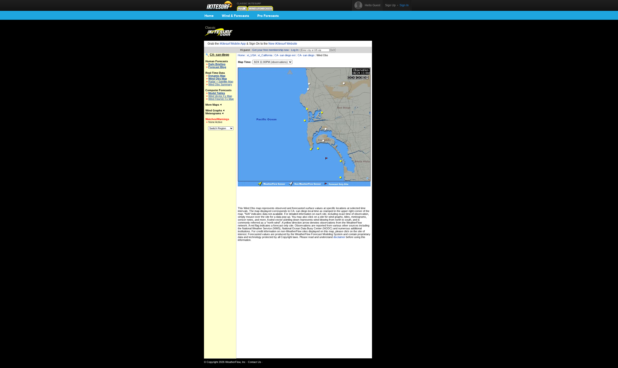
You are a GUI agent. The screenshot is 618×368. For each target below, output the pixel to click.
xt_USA (251, 55)
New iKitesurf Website (282, 43)
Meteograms (213, 113)
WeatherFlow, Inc (235, 362)
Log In (294, 49)
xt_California (265, 55)
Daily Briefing (216, 64)
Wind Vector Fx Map (220, 96)
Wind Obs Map (217, 78)
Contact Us (254, 362)
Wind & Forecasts (235, 16)
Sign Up (390, 5)
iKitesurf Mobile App (233, 43)
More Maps (212, 104)
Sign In (404, 5)
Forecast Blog (217, 67)
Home (209, 16)
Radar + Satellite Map (220, 81)
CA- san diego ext (284, 55)
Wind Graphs (214, 110)
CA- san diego (306, 55)
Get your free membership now (270, 49)
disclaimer (339, 237)
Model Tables (216, 93)
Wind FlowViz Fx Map (221, 98)
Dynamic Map (216, 75)
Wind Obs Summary (220, 84)
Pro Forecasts (268, 16)
